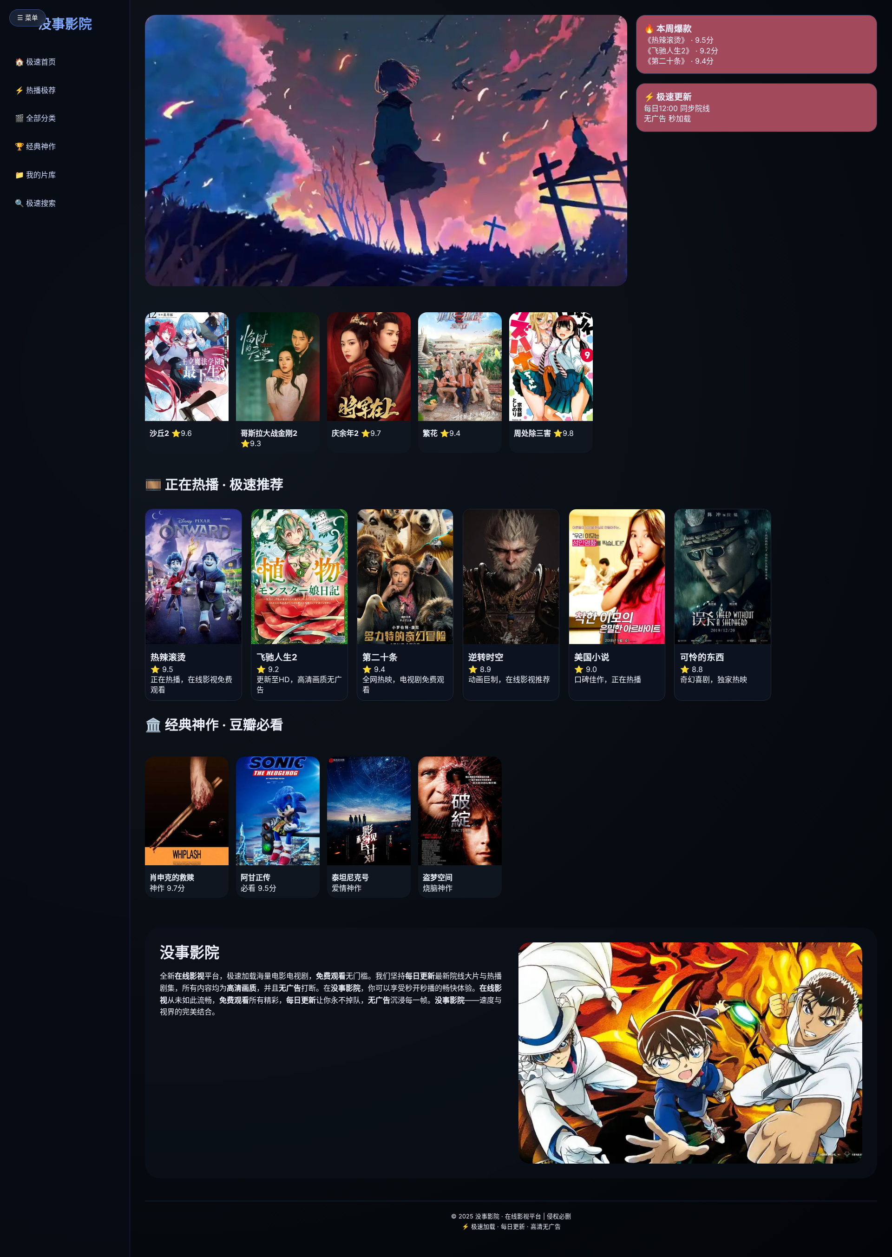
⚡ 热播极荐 (35, 90)
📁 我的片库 (35, 174)
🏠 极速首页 (35, 61)
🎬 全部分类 (35, 118)
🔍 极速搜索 (35, 203)
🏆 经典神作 (35, 146)
